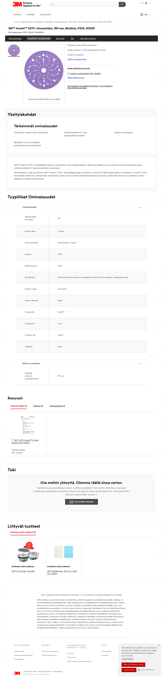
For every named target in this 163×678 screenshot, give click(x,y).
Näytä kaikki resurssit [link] (75, 78)
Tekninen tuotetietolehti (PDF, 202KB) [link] (85, 74)
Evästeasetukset (57, 671)
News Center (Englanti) (50, 651)
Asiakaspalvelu (106, 651)
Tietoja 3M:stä (19, 651)
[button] (145, 670)
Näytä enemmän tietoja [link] (76, 59)
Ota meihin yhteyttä (84, 502)
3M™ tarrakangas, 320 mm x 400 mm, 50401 (62, 572)
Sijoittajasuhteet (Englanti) (23, 655)
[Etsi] (122, 4)
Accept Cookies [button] (129, 670)
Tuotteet (17, 15)
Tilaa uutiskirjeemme (49, 655)
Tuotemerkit (45, 15)
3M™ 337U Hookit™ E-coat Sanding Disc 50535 (24, 441)
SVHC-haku (71, 657)
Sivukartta (104, 655)
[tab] (18, 406)
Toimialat (30, 15)
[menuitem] (15, 38)
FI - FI (142, 3)
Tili (146, 15)
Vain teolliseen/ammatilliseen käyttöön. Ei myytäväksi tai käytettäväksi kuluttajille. (89, 87)
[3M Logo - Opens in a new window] (27, 4)
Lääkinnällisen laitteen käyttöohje (79, 661)
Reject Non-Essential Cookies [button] (133, 664)
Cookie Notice (127, 659)
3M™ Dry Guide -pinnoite (22, 571)
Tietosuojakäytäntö (44, 671)
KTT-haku (70, 653)
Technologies (19, 659)
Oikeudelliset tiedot (29, 671)
